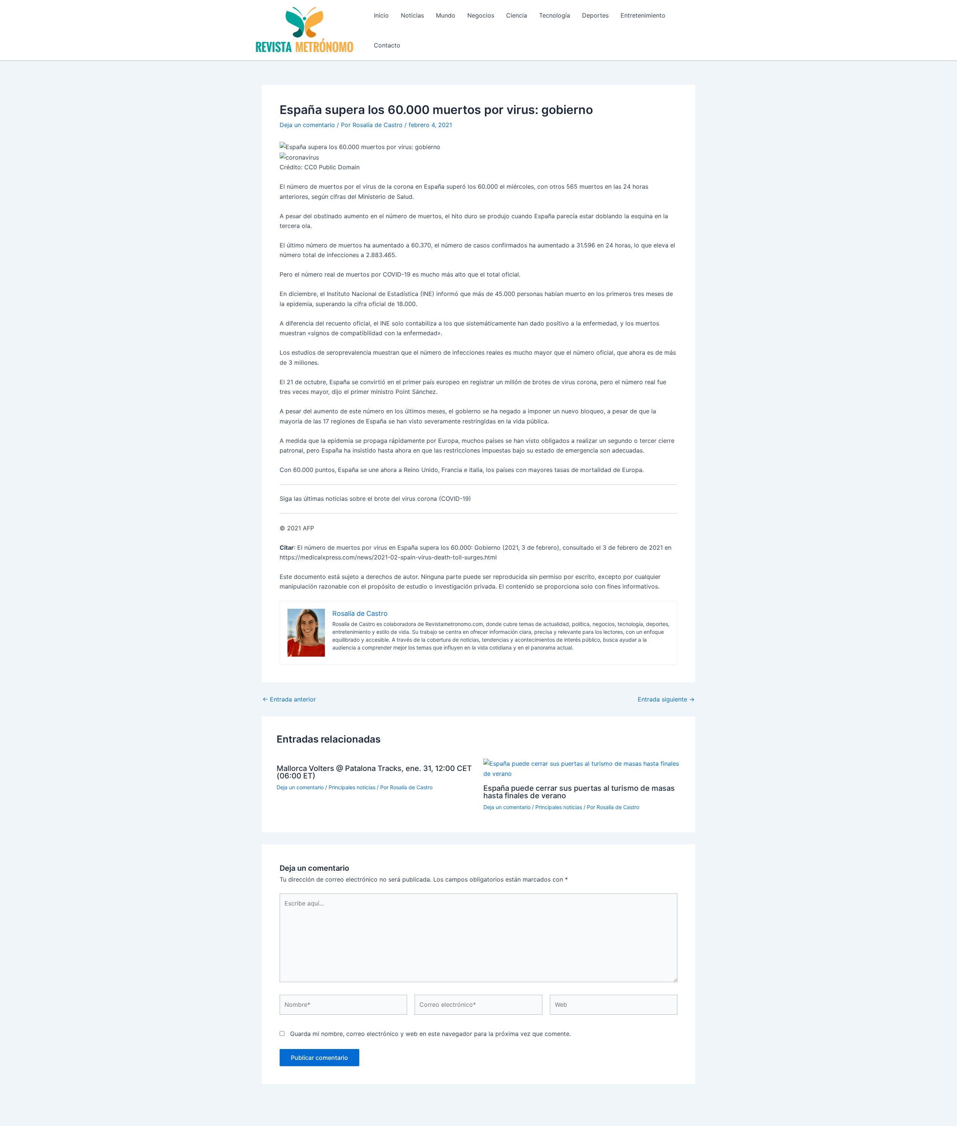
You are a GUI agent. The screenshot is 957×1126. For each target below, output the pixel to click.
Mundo (445, 15)
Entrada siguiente (666, 699)
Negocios (480, 15)
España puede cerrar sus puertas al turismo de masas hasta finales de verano (579, 792)
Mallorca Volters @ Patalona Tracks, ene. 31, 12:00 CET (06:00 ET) (374, 772)
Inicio (381, 15)
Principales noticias (352, 787)
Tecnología (554, 15)
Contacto (387, 45)
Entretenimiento (643, 15)
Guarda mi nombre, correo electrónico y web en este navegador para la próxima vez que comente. (430, 1033)
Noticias (412, 15)
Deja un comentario (307, 125)
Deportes (595, 15)
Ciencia (516, 15)
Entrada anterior (289, 699)
